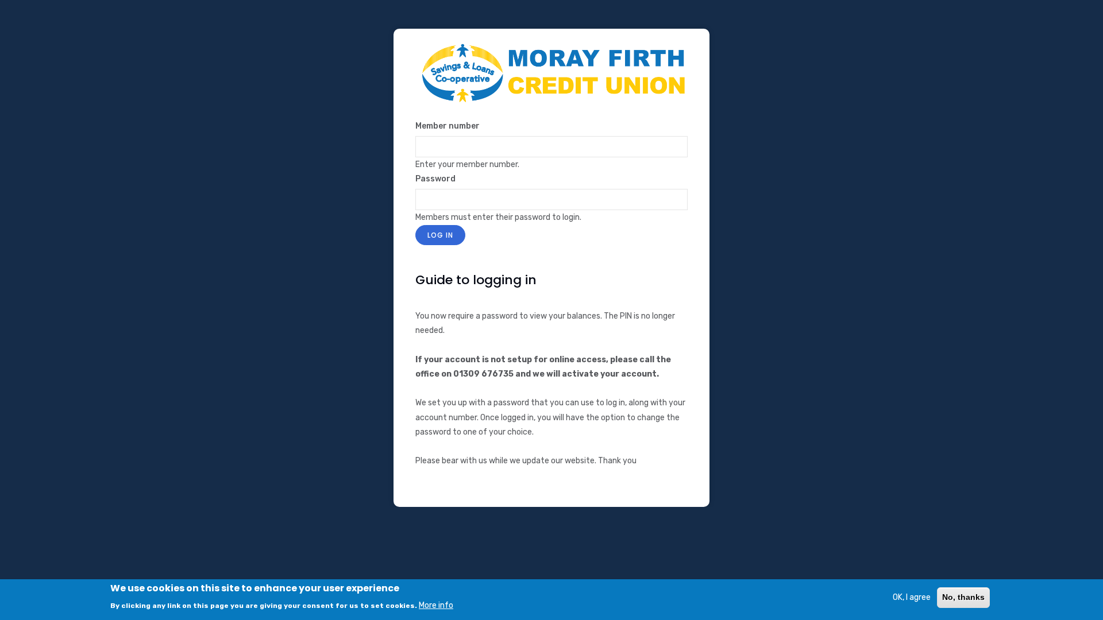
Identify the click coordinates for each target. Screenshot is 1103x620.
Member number (447, 126)
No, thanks (963, 597)
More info (436, 605)
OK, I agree (912, 597)
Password (435, 179)
